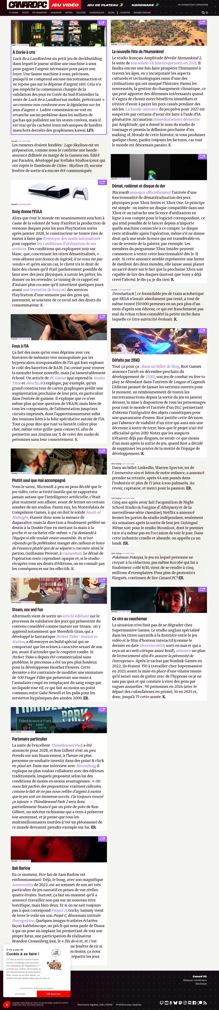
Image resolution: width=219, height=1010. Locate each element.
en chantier (39, 12)
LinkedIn (146, 467)
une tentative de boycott (44, 290)
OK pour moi (54, 994)
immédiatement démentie (176, 119)
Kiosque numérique (195, 980)
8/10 (145, 567)
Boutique (201, 983)
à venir (13, 12)
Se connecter (186, 4)
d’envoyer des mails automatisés (71, 238)
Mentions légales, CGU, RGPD (95, 1004)
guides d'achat (142, 12)
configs (125, 12)
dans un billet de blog (160, 366)
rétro (68, 12)
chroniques (97, 12)
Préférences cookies (128, 1004)
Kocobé (114, 44)
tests (25, 12)
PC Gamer (58, 378)
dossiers (56, 12)
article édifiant (76, 616)
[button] (7, 1004)
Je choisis (20, 994)
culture (81, 12)
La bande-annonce (142, 109)
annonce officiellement (150, 192)
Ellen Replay (116, 464)
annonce (183, 650)
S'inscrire (202, 4)
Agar (14, 45)
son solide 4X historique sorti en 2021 (163, 63)
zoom (111, 12)
